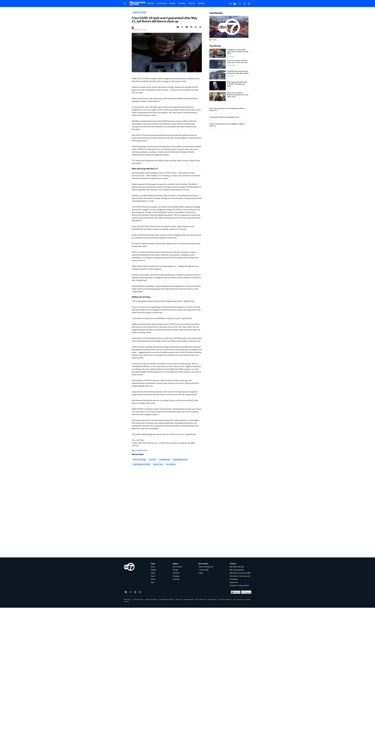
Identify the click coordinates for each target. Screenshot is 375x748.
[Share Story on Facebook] (177, 27)
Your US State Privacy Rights (166, 599)
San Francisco (162, 3)
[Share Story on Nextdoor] (191, 27)
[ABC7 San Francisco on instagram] (135, 592)
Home (153, 567)
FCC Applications (212, 599)
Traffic (153, 573)
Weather (153, 570)
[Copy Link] (200, 27)
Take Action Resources (205, 567)
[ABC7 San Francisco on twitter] (130, 592)
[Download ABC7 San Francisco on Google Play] (246, 592)
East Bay (172, 3)
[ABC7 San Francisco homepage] (136, 3)
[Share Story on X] (182, 27)
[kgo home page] (129, 567)
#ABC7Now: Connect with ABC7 (240, 573)
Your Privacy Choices (138, 599)
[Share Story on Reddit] (186, 27)
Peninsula (191, 3)
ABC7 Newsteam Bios (237, 570)
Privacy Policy (127, 599)
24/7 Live (150, 3)
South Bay (181, 3)
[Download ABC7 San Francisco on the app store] (235, 592)
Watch (153, 576)
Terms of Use (178, 599)
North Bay (201, 3)
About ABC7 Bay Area (237, 567)
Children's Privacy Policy (151, 599)
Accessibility (234, 579)
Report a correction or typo (139, 450)
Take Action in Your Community (240, 576)
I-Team (200, 573)
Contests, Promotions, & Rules (239, 585)
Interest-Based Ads (189, 599)
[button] (125, 3)
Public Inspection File (200, 599)
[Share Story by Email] (195, 27)
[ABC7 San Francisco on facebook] (126, 592)
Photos (153, 579)
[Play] (228, 27)
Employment (234, 582)
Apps (152, 582)
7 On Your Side (203, 570)
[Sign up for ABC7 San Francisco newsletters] (140, 592)
